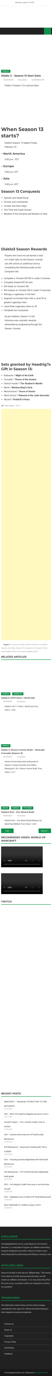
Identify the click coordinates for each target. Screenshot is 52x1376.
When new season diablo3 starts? (25, 651)
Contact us (9, 1324)
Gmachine (22, 80)
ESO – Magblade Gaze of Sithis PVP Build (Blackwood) (27, 1197)
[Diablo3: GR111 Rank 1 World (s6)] (26, 676)
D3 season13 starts (17, 644)
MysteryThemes (41, 1373)
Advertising (9, 1348)
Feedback (8, 1354)
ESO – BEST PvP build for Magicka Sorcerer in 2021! (26, 1114)
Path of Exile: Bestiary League (46, 831)
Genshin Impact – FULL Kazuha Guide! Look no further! (24, 1124)
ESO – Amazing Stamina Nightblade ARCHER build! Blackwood (26, 1161)
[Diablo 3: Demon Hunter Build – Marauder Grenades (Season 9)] (26, 728)
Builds (5, 808)
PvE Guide (28, 808)
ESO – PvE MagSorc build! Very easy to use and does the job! (26, 1186)
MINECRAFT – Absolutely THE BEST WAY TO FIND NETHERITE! (25, 1104)
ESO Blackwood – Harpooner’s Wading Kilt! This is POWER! (25, 1149)
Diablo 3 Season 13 (32, 644)
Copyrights (9, 1336)
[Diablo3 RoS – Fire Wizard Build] (26, 790)
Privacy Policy (10, 1342)
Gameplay (18, 694)
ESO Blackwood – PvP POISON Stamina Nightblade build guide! (26, 1174)
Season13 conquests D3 (25, 648)
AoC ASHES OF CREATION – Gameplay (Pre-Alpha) (10, 831)
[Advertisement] (26, 524)
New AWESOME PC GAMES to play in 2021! (22, 1205)
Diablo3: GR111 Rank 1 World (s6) (18, 698)
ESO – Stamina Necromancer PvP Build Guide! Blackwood (24, 1136)
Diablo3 (5, 71)
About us (8, 1330)
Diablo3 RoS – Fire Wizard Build (17, 812)
